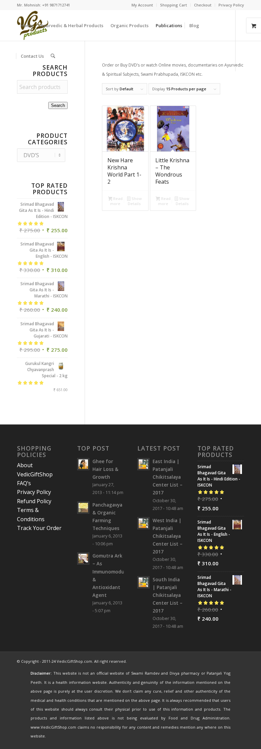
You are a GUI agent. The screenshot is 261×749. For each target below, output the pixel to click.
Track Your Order (39, 528)
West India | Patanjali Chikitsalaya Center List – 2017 (167, 536)
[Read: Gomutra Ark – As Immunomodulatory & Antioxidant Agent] (83, 558)
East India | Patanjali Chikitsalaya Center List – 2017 (167, 477)
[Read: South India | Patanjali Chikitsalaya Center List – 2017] (143, 582)
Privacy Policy (231, 4)
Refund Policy (34, 501)
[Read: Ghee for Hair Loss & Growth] (83, 464)
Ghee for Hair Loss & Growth (105, 469)
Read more (116, 201)
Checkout (202, 4)
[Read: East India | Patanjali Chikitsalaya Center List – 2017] (143, 464)
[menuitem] (142, 5)
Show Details (134, 201)
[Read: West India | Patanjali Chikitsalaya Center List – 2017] (143, 523)
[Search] (52, 56)
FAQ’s (24, 483)
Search (58, 105)
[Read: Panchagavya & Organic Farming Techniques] (83, 507)
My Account (142, 4)
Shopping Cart (173, 4)
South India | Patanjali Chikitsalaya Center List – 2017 (167, 595)
